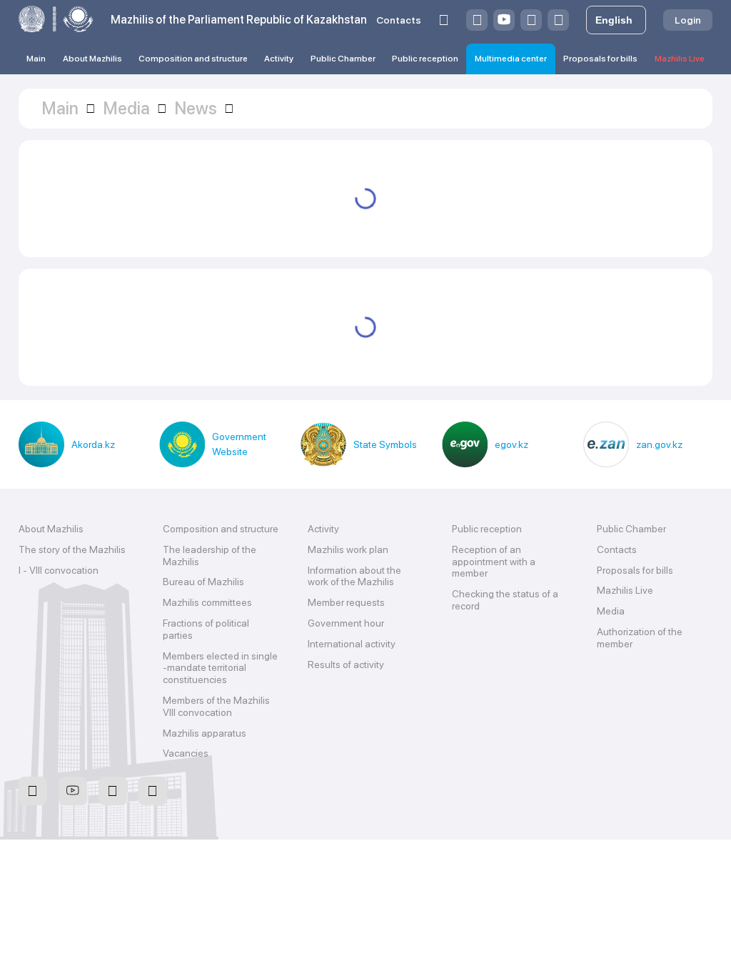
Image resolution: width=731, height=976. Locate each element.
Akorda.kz (93, 444)
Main (36, 59)
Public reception (425, 59)
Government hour (346, 623)
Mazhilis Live (680, 59)
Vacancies (185, 753)
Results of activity (346, 664)
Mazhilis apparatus (204, 733)
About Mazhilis (92, 59)
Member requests (346, 602)
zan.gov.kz (659, 444)
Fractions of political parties (206, 629)
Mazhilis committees (207, 602)
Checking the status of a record (505, 600)
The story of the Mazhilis (72, 549)
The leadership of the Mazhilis (209, 555)
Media (611, 611)
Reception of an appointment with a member (493, 561)
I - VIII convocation (59, 570)
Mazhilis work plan (348, 549)
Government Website (239, 444)
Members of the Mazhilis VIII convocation (216, 706)
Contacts (398, 20)
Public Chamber (343, 59)
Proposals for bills (600, 59)
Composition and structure (193, 59)
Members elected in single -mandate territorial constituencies (220, 668)
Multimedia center (511, 59)
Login (688, 20)
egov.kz (511, 444)
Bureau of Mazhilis (203, 581)
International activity (351, 643)
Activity (278, 59)
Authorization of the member (639, 637)
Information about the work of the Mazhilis (354, 576)
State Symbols (385, 444)
